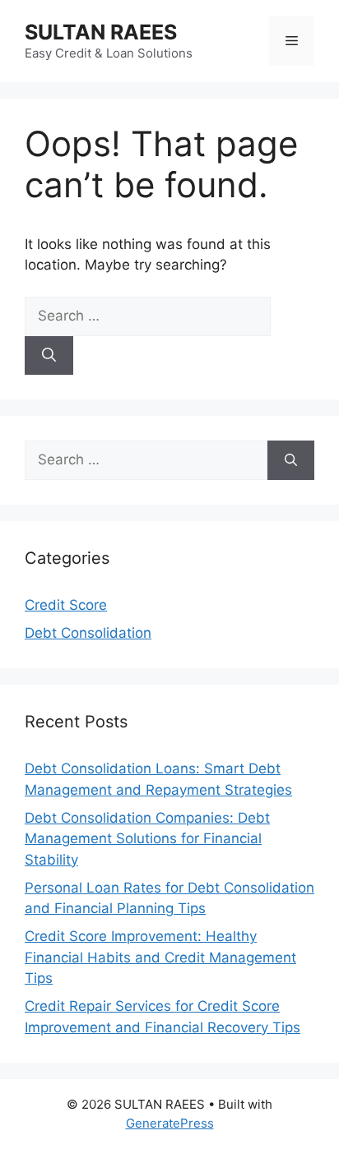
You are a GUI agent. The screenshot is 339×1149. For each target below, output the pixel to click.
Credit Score (66, 605)
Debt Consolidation (88, 633)
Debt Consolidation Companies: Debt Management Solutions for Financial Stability (147, 839)
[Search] (49, 356)
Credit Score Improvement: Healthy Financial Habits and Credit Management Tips (160, 957)
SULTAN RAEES (101, 32)
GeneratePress (170, 1123)
